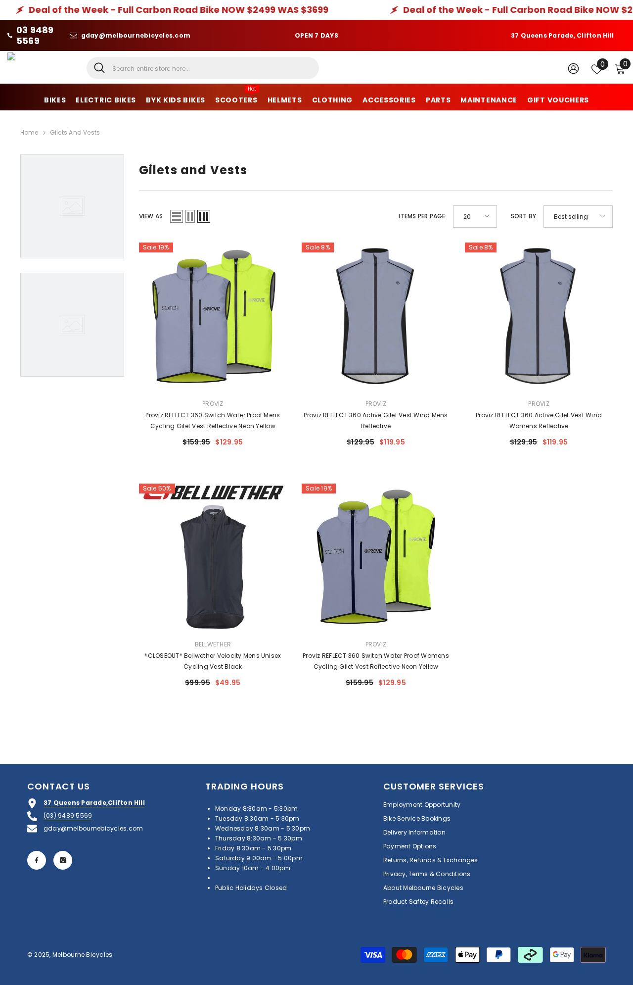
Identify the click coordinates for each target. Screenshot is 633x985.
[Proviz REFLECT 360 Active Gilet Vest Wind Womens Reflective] (539, 317)
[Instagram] (62, 860)
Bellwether (213, 644)
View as (151, 216)
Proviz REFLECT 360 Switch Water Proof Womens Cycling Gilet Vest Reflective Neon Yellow (376, 661)
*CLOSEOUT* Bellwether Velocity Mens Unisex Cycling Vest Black (212, 661)
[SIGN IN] (573, 68)
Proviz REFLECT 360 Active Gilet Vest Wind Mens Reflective (376, 420)
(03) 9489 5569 (68, 815)
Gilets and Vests (75, 132)
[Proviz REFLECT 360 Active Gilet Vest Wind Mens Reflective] (376, 317)
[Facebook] (36, 860)
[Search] (203, 68)
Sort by (524, 216)
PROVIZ (212, 403)
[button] (176, 216)
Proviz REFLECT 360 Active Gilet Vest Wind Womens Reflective (539, 420)
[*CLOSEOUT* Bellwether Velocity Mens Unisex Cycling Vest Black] (213, 558)
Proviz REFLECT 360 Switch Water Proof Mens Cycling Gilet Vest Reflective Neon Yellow (212, 420)
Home (29, 132)
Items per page (422, 216)
